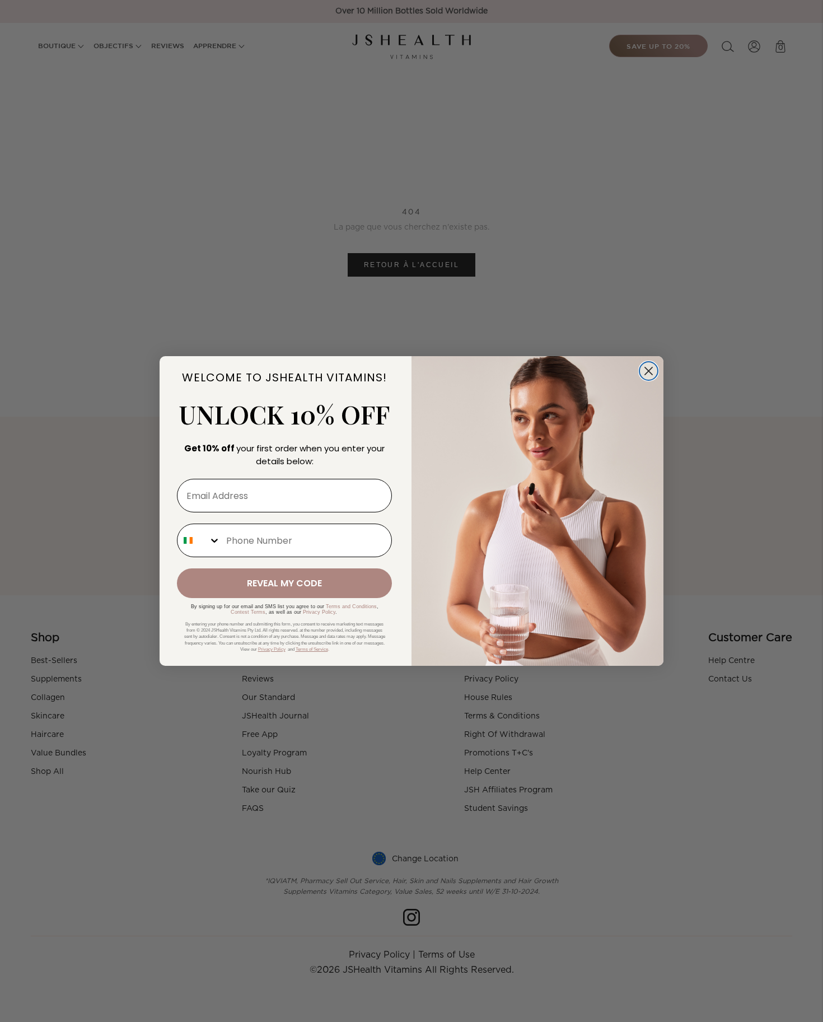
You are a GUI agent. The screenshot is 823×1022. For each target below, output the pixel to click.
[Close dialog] (648, 371)
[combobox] (199, 540)
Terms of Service (312, 649)
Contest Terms (248, 612)
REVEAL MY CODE (284, 583)
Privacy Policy (319, 612)
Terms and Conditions (351, 606)
